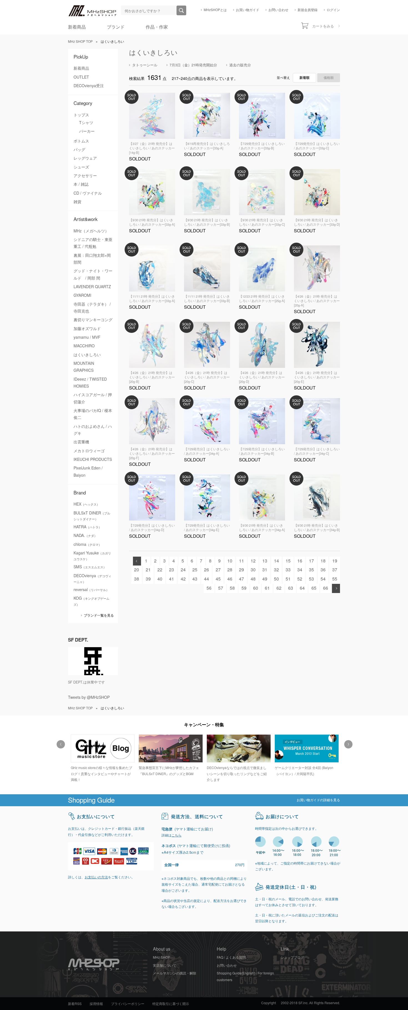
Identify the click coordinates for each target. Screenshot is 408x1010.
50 (276, 579)
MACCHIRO (84, 346)
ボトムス (81, 141)
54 (323, 579)
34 (299, 569)
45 (218, 579)
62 (278, 588)
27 (218, 569)
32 (276, 569)
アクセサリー (85, 176)
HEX (87, 504)
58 (232, 588)
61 (267, 588)
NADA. (85, 535)
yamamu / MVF (87, 337)
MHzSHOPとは (215, 10)
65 (313, 588)
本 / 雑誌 (81, 184)
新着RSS (75, 1004)
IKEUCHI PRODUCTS (93, 459)
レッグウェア (85, 158)
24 (183, 569)
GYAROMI (82, 295)
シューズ (81, 167)
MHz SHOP (161, 957)
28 (229, 569)
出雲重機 (81, 442)
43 (194, 579)
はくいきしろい (87, 355)
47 (241, 579)
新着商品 (77, 27)
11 (241, 561)
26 (206, 569)
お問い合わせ (278, 10)
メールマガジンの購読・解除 (174, 973)
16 (299, 561)
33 (288, 569)
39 (148, 579)
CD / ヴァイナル (88, 193)
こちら (177, 835)
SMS (90, 567)
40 (159, 579)
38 (136, 579)
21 (148, 569)
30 (253, 569)
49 (264, 579)
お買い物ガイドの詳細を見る (318, 800)
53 (311, 579)
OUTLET (81, 77)
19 (334, 561)
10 (229, 561)
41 (171, 579)
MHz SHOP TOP (80, 41)
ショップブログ (292, 957)
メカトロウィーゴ (89, 451)
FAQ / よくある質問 (231, 957)
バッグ (79, 150)
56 (208, 588)
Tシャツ (86, 123)
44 (206, 579)
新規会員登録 (308, 10)
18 (323, 561)
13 (264, 561)
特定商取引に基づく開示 (170, 1004)
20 (136, 569)
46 (229, 579)
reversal (91, 590)
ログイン (333, 10)
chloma (88, 544)
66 (325, 588)
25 (194, 569)
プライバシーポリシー (127, 1004)
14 (276, 561)
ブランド (116, 27)
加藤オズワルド (87, 329)
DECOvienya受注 (89, 86)
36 (323, 569)
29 (241, 569)
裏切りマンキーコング (93, 320)
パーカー (87, 131)
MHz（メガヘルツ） (91, 231)
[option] (102, 759)
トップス (81, 115)
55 (334, 579)
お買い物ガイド (247, 10)
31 (264, 569)
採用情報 (96, 1004)
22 (159, 569)
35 (311, 569)
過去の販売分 (240, 65)
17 (311, 561)
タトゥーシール (144, 65)
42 (183, 579)
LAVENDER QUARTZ (92, 287)
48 (253, 579)
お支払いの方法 (96, 877)
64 (302, 588)
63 (290, 588)
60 (255, 588)
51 (288, 579)
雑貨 (77, 202)
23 (171, 569)
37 (334, 569)
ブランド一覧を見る (99, 615)
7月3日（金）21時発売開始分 (193, 65)
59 (243, 588)
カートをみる (323, 26)
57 (220, 588)
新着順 (304, 77)
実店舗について (164, 965)
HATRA (88, 527)
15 (288, 561)
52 (299, 579)
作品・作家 (157, 27)
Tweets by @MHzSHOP (89, 697)
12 (253, 561)
